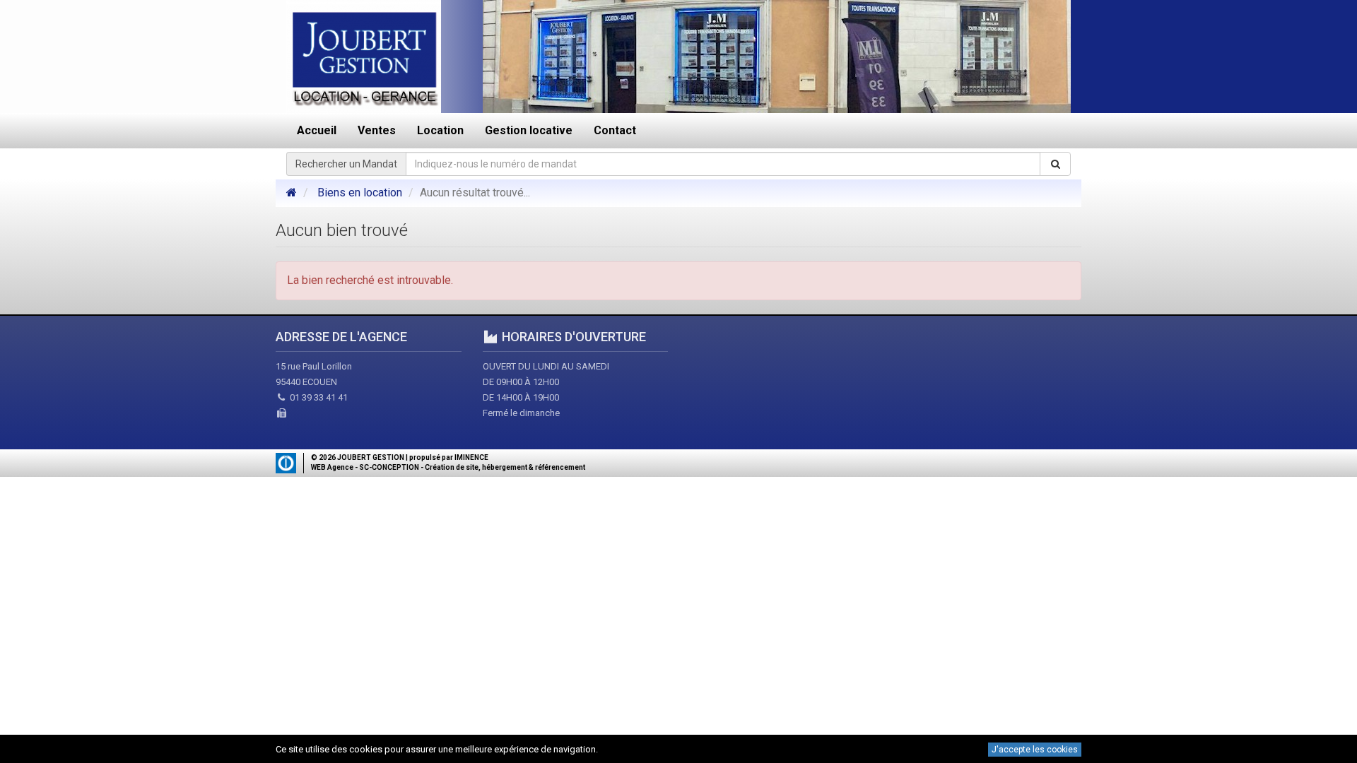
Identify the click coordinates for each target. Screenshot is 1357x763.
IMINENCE (471, 457)
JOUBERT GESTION (370, 457)
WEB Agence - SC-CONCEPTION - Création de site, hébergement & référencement (448, 467)
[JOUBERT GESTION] (291, 192)
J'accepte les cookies (1035, 750)
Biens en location (359, 192)
